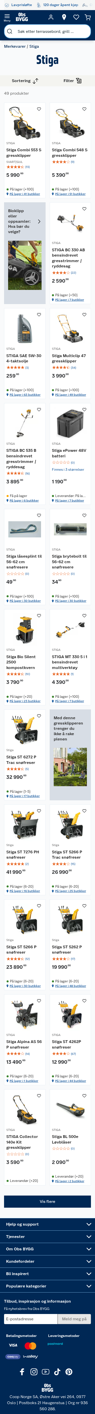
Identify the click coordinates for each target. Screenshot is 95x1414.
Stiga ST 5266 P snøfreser (21, 950)
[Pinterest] (69, 1372)
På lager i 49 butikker (70, 394)
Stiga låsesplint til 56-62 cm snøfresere (24, 561)
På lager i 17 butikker (25, 796)
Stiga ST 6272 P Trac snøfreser (21, 760)
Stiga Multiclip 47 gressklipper (69, 358)
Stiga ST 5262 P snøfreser (67, 950)
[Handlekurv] (87, 17)
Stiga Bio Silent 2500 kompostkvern (21, 662)
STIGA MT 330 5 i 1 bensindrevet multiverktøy (69, 662)
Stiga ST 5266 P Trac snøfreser (67, 855)
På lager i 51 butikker (70, 194)
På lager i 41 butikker (25, 194)
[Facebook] (22, 1372)
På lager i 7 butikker (69, 300)
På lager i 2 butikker (69, 1181)
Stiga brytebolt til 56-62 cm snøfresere (69, 561)
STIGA (10, 143)
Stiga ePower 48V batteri (69, 453)
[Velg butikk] (64, 17)
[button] (47, 1202)
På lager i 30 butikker (25, 601)
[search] (10, 31)
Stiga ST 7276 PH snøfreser (22, 855)
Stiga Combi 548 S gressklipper (69, 152)
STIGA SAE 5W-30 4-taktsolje (23, 358)
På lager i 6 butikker (24, 500)
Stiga (9, 750)
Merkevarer (15, 46)
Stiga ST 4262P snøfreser (66, 1044)
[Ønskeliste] (76, 17)
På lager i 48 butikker (70, 986)
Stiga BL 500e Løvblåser (65, 1139)
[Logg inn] (51, 17)
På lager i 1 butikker (24, 1081)
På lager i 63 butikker (25, 394)
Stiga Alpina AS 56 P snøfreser (24, 1044)
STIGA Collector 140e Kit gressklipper (22, 1142)
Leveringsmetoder (64, 1336)
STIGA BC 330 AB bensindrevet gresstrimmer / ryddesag (68, 258)
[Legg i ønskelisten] (39, 109)
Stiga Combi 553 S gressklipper (23, 152)
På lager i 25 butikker (70, 891)
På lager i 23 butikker (25, 701)
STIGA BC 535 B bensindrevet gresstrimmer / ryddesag (21, 458)
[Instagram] (34, 1372)
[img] (24, 167)
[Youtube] (45, 1372)
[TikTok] (57, 1372)
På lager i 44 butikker (70, 1081)
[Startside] (29, 17)
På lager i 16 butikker (25, 891)
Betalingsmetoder (21, 1336)
